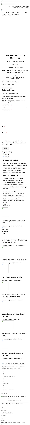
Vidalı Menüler (23, 12)
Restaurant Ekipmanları (13, 12)
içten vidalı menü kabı (17, 72)
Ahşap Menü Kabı (18, 300)
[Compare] (4, 218)
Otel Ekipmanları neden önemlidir (14, 403)
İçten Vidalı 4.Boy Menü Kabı (12, 277)
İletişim (3, 420)
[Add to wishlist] (11, 218)
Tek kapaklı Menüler (19, 245)
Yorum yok (18, 400)
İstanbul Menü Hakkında (7, 413)
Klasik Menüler (18, 339)
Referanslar (4, 415)
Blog (2, 418)
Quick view (7, 218)
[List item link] (15, 381)
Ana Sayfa (5, 12)
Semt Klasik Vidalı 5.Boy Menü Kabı (14, 260)
